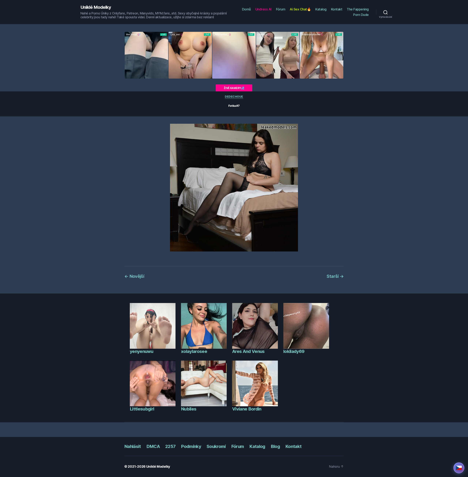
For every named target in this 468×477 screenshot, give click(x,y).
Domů (246, 9)
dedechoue (234, 96)
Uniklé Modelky (95, 7)
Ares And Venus (248, 351)
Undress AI (263, 9)
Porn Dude (361, 15)
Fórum (280, 9)
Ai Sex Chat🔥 (300, 9)
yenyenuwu (141, 351)
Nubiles (188, 409)
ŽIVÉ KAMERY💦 (234, 88)
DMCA (153, 446)
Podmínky (191, 446)
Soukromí (216, 446)
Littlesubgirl (142, 409)
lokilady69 (293, 351)
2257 (170, 446)
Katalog (321, 9)
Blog (275, 446)
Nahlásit (132, 446)
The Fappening (358, 9)
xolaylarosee (194, 351)
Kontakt (336, 9)
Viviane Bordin (246, 409)
